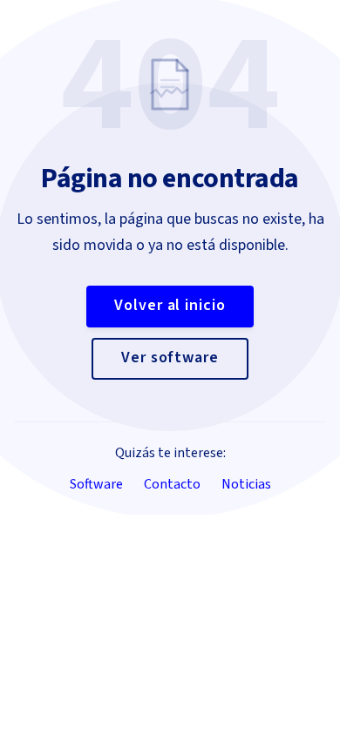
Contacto (172, 484)
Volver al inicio (169, 305)
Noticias (246, 484)
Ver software (170, 357)
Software (96, 484)
